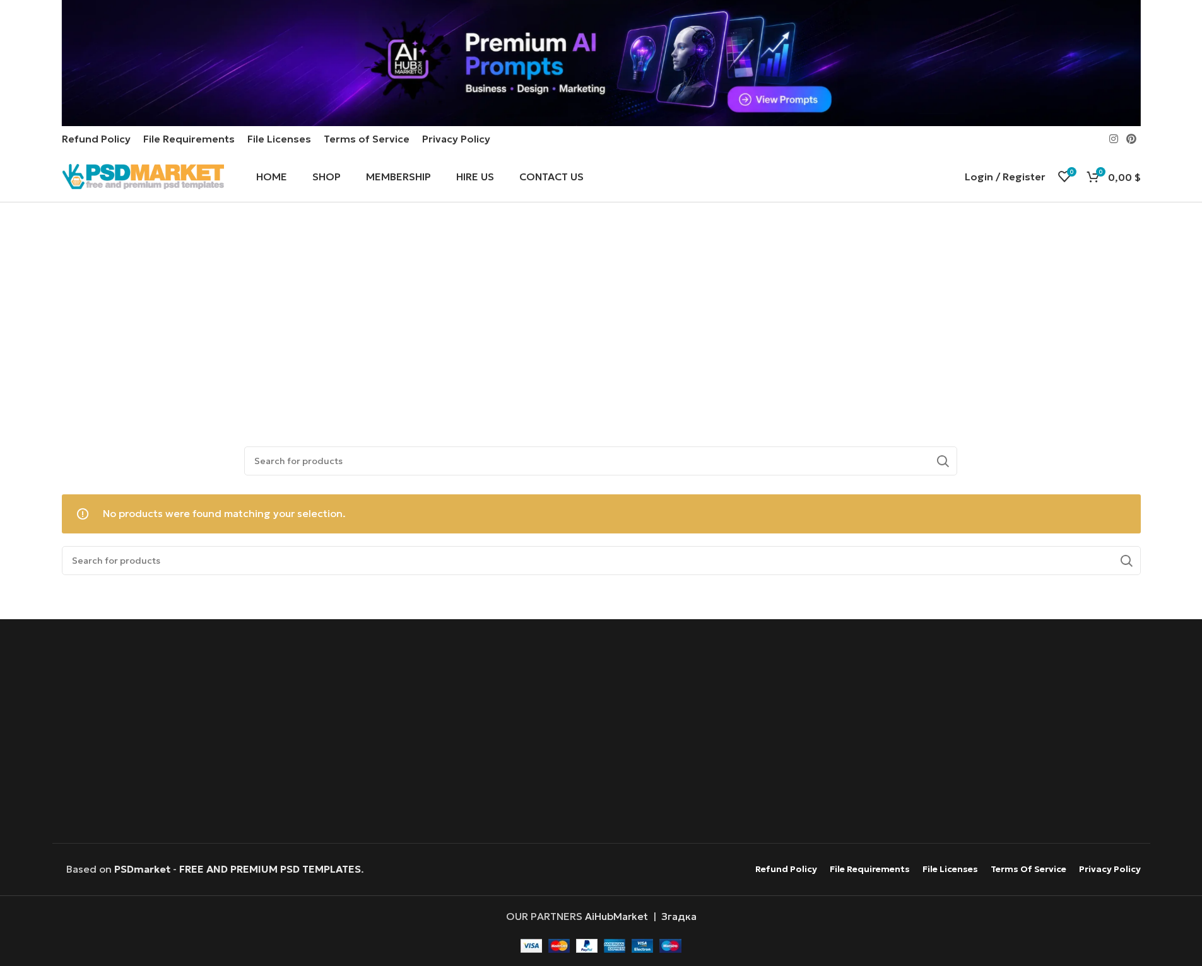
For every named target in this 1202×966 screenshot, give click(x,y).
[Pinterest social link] (1131, 138)
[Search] (942, 460)
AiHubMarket (616, 916)
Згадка (679, 916)
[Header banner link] (601, 63)
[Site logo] (143, 175)
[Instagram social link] (1113, 138)
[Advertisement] (600, 316)
